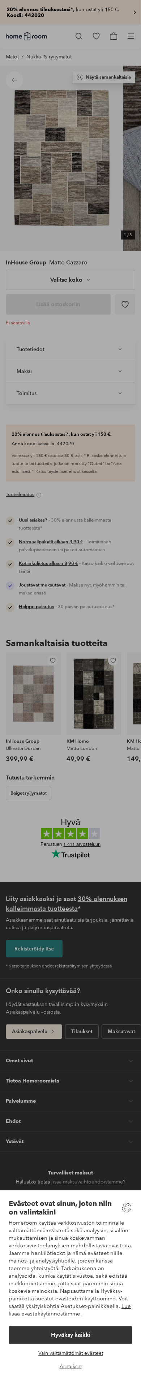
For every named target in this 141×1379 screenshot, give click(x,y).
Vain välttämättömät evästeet (70, 1353)
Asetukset (71, 1366)
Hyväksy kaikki (70, 1334)
